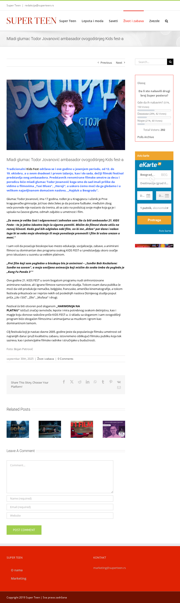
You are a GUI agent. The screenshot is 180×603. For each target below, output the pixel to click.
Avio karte (165, 231)
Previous (106, 63)
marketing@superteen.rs (109, 568)
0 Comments (65, 359)
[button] (166, 21)
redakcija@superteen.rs (39, 5)
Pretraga (154, 220)
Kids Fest (32, 169)
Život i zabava (45, 359)
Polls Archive (145, 137)
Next (119, 63)
